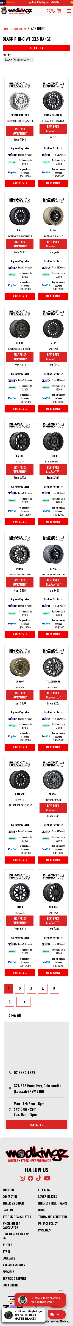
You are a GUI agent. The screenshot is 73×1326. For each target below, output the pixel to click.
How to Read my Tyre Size (16, 1236)
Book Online (10, 1285)
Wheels (7, 1245)
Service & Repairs (14, 1278)
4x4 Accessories (14, 1265)
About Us (9, 1190)
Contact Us (10, 1196)
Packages (44, 1230)
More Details (20, 183)
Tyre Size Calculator (17, 1217)
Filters (38, 48)
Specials (8, 1272)
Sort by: (7, 55)
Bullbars (9, 1258)
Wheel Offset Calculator (11, 1225)
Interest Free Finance (52, 1203)
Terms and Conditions (53, 1217)
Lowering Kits (47, 1196)
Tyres (6, 1251)
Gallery (8, 1210)
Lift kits (44, 1190)
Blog (41, 1210)
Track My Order (13, 1203)
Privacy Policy (48, 1223)
